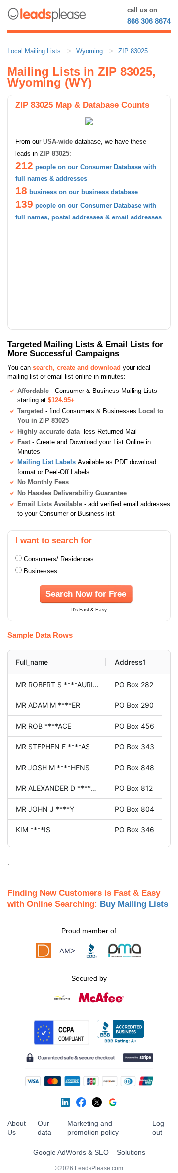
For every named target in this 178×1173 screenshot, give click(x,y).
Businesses (40, 571)
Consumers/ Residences (59, 559)
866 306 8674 (149, 21)
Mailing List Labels (46, 462)
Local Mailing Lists (34, 51)
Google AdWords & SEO (71, 1152)
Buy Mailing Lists (134, 904)
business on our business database (83, 192)
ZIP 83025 (133, 51)
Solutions (131, 1152)
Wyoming (89, 51)
